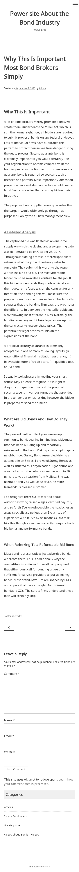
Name (9, 720)
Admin (42, 88)
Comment (12, 674)
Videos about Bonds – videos (21, 834)
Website (9, 752)
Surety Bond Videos (16, 816)
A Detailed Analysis (20, 232)
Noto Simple (43, 866)
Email (9, 736)
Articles (18, 616)
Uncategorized (12, 825)
